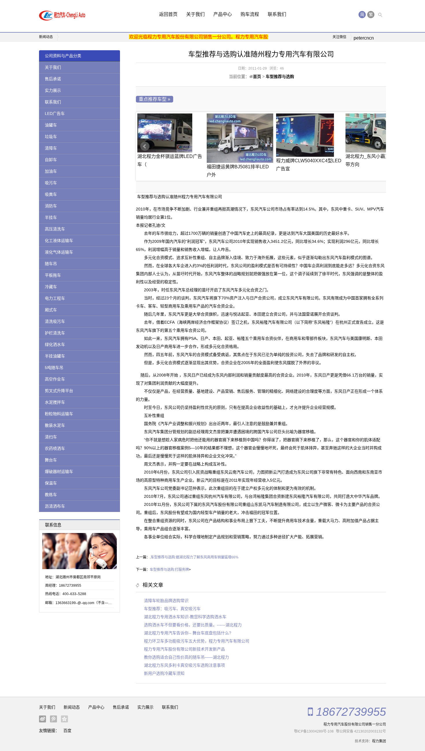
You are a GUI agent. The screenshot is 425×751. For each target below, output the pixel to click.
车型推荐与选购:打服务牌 (169, 570)
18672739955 (351, 711)
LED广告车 (55, 113)
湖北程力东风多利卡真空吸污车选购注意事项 (184, 665)
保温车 (51, 483)
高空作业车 (55, 379)
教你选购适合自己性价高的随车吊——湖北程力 (186, 657)
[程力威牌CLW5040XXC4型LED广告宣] (309, 135)
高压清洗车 (55, 229)
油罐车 (51, 125)
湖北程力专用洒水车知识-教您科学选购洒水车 (185, 616)
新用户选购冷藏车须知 (164, 673)
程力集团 (379, 741)
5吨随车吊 (54, 367)
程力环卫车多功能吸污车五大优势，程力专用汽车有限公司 (196, 641)
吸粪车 (51, 194)
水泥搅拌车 (55, 402)
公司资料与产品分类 (63, 55)
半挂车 (51, 217)
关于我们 (195, 14)
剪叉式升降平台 (59, 390)
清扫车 (51, 437)
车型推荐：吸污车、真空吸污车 (172, 608)
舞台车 (51, 460)
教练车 (51, 494)
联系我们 (277, 14)
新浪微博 (42, 718)
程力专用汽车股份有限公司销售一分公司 (355, 724)
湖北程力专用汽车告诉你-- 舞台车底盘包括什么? (187, 633)
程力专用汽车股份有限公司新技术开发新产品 (184, 649)
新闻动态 (72, 707)
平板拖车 (53, 275)
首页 (257, 76)
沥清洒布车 (55, 506)
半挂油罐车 (55, 356)
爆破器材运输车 (59, 471)
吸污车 (51, 182)
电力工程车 (55, 298)
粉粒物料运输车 (59, 413)
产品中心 (222, 14)
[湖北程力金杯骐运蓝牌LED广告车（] (170, 132)
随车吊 (51, 263)
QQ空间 (64, 718)
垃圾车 (51, 136)
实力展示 (53, 90)
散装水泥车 (55, 425)
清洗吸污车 (55, 321)
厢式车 (51, 310)
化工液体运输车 (59, 240)
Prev (144, 146)
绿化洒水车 (55, 344)
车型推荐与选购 (280, 76)
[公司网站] (62, 16)
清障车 (51, 148)
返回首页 (168, 14)
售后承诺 (53, 79)
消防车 (51, 206)
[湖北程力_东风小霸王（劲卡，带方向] (378, 132)
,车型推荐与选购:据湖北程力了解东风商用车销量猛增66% (194, 557)
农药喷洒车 (55, 448)
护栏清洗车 (55, 333)
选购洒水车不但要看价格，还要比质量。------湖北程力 (193, 625)
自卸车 (51, 159)
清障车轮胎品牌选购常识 (166, 600)
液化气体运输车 (59, 252)
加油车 (51, 171)
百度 (67, 730)
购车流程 (250, 14)
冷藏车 (51, 286)
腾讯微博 (53, 718)
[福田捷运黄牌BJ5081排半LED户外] (240, 138)
